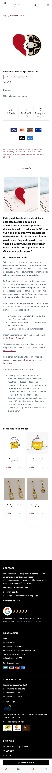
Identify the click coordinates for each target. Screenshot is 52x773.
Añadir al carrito (27, 763)
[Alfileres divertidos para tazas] (14, 443)
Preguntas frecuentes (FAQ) (15, 685)
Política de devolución (12, 696)
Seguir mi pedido (10, 592)
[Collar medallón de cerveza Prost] (37, 443)
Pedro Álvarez (26, 77)
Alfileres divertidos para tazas (14, 460)
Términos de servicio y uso (14, 654)
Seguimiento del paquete (14, 689)
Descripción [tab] (26, 168)
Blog (5, 639)
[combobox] (23, 5)
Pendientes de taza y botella (37, 506)
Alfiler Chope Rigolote (13, 338)
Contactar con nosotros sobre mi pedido (20, 596)
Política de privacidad (12, 646)
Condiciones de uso (11, 693)
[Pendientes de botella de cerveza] (14, 489)
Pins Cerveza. (9, 350)
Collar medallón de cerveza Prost (37, 460)
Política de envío (10, 642)
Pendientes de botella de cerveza (14, 506)
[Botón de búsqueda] (35, 5)
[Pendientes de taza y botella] (37, 489)
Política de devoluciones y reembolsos (19, 650)
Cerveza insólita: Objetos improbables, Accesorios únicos (24, 154)
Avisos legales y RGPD (12, 658)
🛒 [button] (19, 467)
